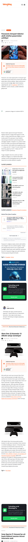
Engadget (8, 257)
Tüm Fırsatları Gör (13, 235)
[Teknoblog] (7, 4)
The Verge (8, 470)
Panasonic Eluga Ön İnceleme (19, 210)
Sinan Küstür (6, 338)
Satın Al (8, 221)
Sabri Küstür (6, 40)
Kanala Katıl (14, 297)
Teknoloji (9, 30)
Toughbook (15, 85)
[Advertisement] (14, 488)
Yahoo (12, 257)
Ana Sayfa (3, 30)
